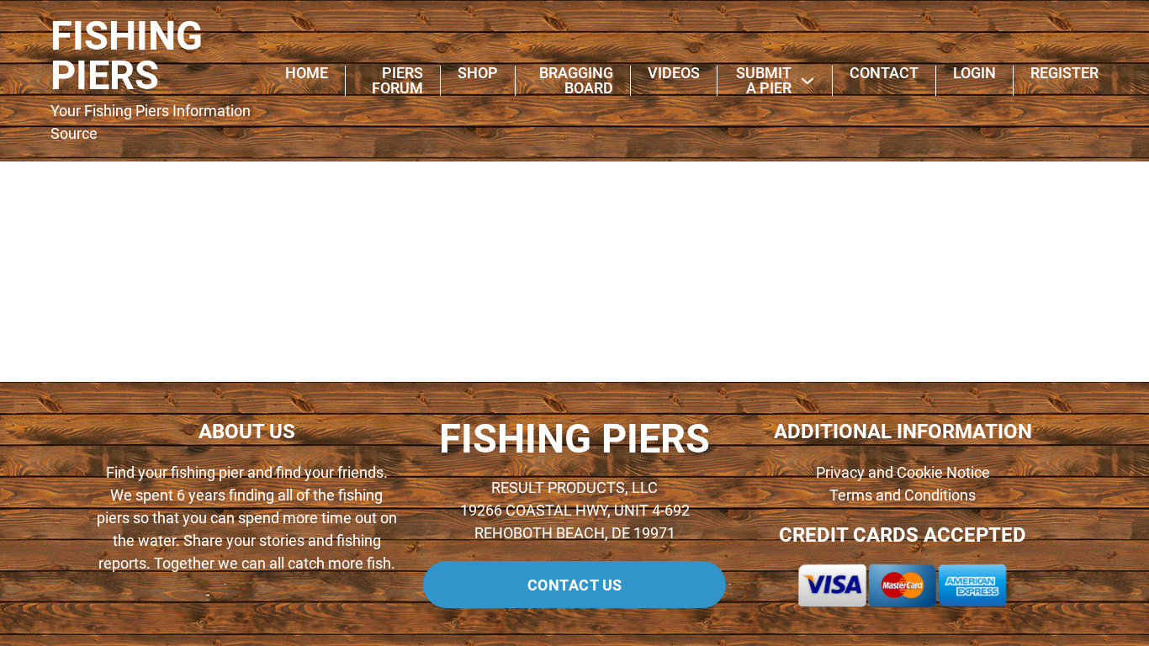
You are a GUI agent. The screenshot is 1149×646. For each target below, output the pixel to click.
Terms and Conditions (902, 495)
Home (306, 73)
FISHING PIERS (126, 56)
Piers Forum (397, 81)
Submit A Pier (764, 81)
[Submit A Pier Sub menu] (807, 80)
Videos (674, 73)
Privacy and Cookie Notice (903, 472)
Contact (884, 73)
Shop (478, 73)
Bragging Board (576, 81)
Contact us (574, 585)
